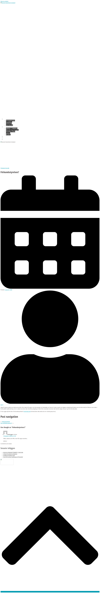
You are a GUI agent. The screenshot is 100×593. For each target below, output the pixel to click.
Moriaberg (8, 134)
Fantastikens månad (10, 131)
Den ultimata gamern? (6, 423)
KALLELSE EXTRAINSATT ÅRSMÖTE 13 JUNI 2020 (13, 452)
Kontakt (5, 139)
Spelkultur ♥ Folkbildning (11, 128)
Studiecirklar (9, 123)
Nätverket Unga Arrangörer (12, 130)
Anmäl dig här (27, 411)
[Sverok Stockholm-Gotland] (8, 3)
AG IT (2, 405)
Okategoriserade (5, 168)
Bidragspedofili (6, 421)
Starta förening (9, 125)
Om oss (4, 138)
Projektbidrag (9, 122)
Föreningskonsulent (10, 120)
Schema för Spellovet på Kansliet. (10, 454)
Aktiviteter (5, 127)
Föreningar (5, 119)
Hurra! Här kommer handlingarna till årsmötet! (13, 457)
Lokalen (5, 136)
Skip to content (4, 1)
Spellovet (8, 133)
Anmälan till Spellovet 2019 (9, 455)
